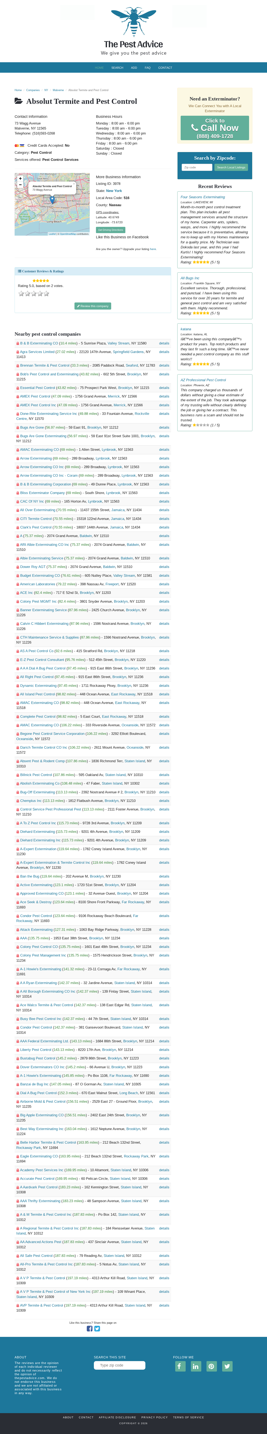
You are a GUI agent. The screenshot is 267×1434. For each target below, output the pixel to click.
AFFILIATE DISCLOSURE (117, 1417)
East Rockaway (123, 694)
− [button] (20, 184)
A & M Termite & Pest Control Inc (46, 1215)
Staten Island (135, 761)
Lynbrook (109, 450)
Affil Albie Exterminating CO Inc (45, 545)
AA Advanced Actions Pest (41, 1242)
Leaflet (52, 233)
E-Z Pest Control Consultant (42, 660)
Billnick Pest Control (36, 775)
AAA (24, 938)
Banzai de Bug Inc (35, 1084)
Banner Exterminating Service (44, 610)
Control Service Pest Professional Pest (51, 809)
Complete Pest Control (38, 717)
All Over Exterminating (38, 510)
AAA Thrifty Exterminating (40, 1201)
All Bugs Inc (190, 278)
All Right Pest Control (37, 677)
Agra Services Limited (37, 352)
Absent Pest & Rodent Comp (43, 761)
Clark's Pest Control (36, 527)
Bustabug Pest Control (38, 1058)
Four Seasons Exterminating (203, 197)
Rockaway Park (28, 1148)
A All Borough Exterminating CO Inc (48, 991)
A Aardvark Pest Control (39, 1187)
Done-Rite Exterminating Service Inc (49, 414)
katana (186, 329)
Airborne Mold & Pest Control (43, 1102)
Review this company (94, 306)
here (153, 249)
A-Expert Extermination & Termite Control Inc (55, 863)
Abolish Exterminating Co (40, 783)
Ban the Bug (30, 876)
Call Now (217, 128)
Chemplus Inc (31, 801)
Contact (165, 67)
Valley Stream (118, 343)
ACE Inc (27, 593)
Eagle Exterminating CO (39, 1156)
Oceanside (130, 725)
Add (134, 67)
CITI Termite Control (36, 519)
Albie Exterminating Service (42, 558)
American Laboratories (38, 584)
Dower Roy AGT (33, 567)
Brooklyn (134, 374)
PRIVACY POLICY (154, 1417)
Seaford (132, 365)
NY (46, 90)
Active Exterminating (36, 885)
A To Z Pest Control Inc (38, 823)
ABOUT (68, 1417)
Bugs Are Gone (32, 427)
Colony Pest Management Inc (43, 955)
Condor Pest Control (36, 916)
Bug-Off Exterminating (38, 792)
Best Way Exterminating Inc (42, 1129)
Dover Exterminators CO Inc (43, 1067)
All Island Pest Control (38, 694)
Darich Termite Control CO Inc (44, 747)
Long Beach (129, 1093)
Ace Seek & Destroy (36, 902)
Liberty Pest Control (36, 1050)
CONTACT (86, 1417)
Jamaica (118, 510)
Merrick (114, 396)
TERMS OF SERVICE (188, 1417)
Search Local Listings (231, 167)
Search (117, 67)
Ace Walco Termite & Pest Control (47, 1005)
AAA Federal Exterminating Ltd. (45, 1041)
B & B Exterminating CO (39, 343)
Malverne (58, 90)
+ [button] (20, 178)
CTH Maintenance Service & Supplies (50, 637)
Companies (33, 90)
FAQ (148, 67)
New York (114, 191)
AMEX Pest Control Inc (38, 405)
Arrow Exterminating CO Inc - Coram (49, 476)
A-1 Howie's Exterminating (41, 969)
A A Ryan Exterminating (39, 983)
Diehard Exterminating (38, 832)
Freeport (112, 584)
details (164, 343)
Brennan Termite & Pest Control (45, 365)
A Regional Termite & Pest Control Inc (50, 1228)
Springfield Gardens (128, 352)
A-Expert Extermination (38, 849)
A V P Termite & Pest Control (43, 1278)
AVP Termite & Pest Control (42, 1305)
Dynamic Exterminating (39, 686)
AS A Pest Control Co (37, 651)
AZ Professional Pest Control (203, 380)
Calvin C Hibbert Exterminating (44, 624)
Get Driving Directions (110, 230)
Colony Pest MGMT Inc (39, 601)
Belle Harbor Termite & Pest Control (48, 1142)
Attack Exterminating (37, 930)
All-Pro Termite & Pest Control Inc (47, 1264)
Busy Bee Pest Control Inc (41, 1019)
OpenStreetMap (68, 233)
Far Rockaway (133, 902)
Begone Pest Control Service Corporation (53, 734)
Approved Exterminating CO (42, 893)
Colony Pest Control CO (39, 947)
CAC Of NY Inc (32, 501)
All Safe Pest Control (37, 1256)
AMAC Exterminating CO (40, 450)
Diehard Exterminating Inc (41, 840)
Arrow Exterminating (36, 458)
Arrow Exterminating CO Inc (42, 467)
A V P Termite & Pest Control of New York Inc (56, 1292)
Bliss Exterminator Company (43, 493)
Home (99, 67)
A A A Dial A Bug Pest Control (43, 668)
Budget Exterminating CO (40, 576)
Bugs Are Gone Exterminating (43, 436)
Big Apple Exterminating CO (42, 1115)
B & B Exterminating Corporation (46, 484)
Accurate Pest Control (37, 1179)
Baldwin (86, 536)
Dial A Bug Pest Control (39, 1093)
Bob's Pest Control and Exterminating (49, 374)
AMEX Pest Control (35, 396)
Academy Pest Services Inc (42, 1170)
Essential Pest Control (38, 388)
